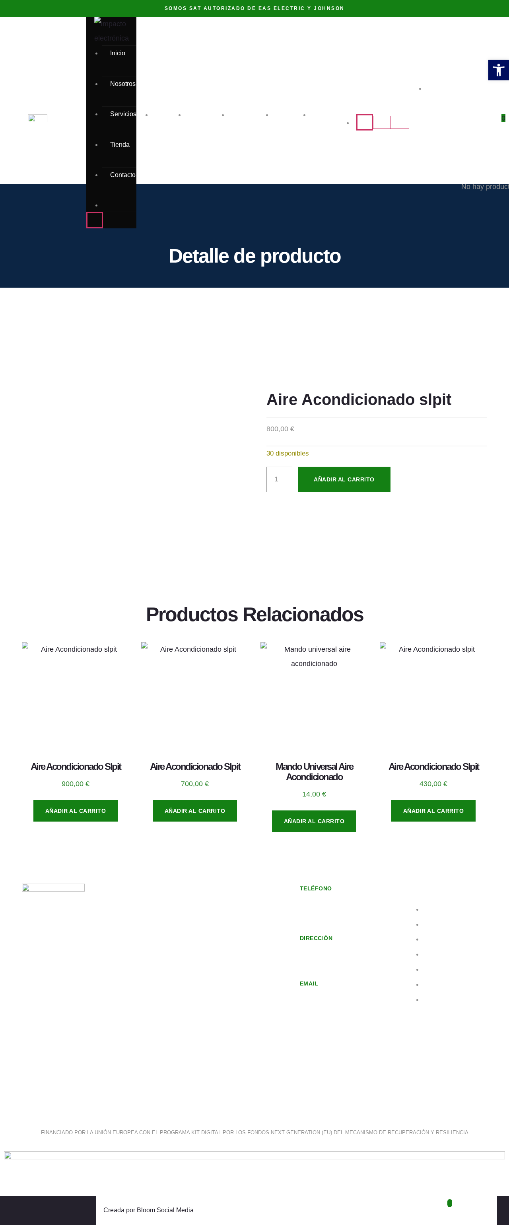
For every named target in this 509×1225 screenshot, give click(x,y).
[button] (498, 70)
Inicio (117, 53)
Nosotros (123, 83)
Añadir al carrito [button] (75, 811)
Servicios (123, 114)
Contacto (123, 174)
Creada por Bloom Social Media (148, 1210)
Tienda (120, 144)
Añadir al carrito (344, 479)
